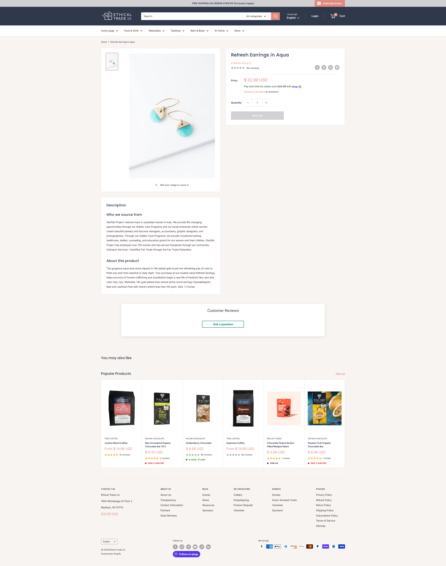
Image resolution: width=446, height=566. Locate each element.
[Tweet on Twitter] (330, 67)
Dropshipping (241, 500)
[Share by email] (337, 67)
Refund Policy (324, 500)
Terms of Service (325, 520)
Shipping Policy (325, 510)
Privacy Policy (324, 494)
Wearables (155, 30)
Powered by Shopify (111, 553)
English (106, 541)
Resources (208, 505)
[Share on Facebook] (317, 67)
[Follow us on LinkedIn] (208, 546)
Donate (276, 494)
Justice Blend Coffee (116, 443)
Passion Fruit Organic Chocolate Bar (319, 445)
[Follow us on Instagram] (181, 546)
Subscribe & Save (332, 3)
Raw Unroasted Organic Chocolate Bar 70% (158, 445)
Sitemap (320, 525)
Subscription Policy (327, 515)
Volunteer (239, 510)
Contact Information (171, 505)
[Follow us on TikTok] (201, 546)
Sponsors (207, 510)
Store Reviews (168, 515)
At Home (220, 30)
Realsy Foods (274, 438)
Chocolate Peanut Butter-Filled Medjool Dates (281, 445)
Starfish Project (241, 63)
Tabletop (176, 30)
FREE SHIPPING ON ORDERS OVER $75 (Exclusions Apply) (223, 3)
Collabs (238, 494)
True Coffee (111, 438)
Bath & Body (198, 30)
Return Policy (323, 505)
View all (341, 373)
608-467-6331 (109, 513)
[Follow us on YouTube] (195, 546)
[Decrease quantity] (248, 102)
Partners (165, 510)
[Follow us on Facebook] (175, 546)
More (237, 30)
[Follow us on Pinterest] (188, 546)
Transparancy (168, 500)
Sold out (257, 115)
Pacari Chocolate (154, 438)
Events (206, 494)
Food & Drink (131, 30)
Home (104, 42)
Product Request (243, 505)
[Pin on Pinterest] (323, 67)
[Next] (345, 424)
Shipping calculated (254, 91)
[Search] (275, 16)
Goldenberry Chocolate (199, 443)
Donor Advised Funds (284, 500)
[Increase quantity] (266, 102)
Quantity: (236, 102)
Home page (107, 30)
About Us (165, 494)
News (205, 500)
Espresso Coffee (235, 443)
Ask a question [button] (223, 324)
